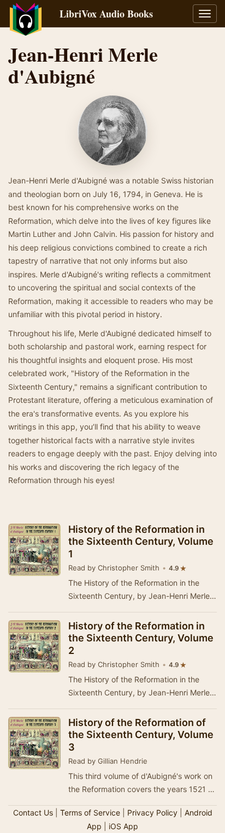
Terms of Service (90, 812)
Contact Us (33, 812)
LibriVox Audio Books (106, 14)
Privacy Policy (152, 812)
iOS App (123, 826)
